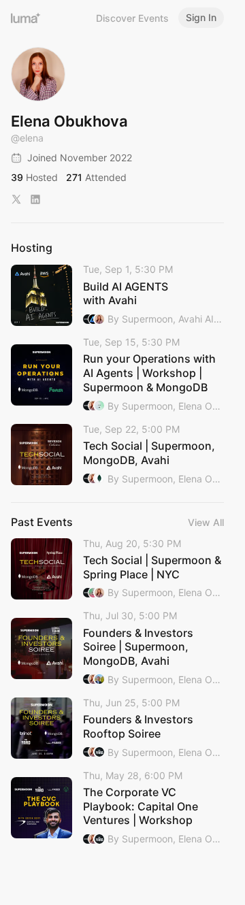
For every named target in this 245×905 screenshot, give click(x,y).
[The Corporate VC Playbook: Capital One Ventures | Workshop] (117, 808)
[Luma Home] (26, 17)
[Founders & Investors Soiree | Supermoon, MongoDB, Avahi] (117, 648)
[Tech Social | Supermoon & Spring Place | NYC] (117, 569)
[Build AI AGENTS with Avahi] (117, 295)
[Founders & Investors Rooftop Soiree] (117, 728)
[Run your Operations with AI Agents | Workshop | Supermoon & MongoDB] (117, 374)
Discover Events (132, 18)
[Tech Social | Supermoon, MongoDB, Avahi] (117, 454)
